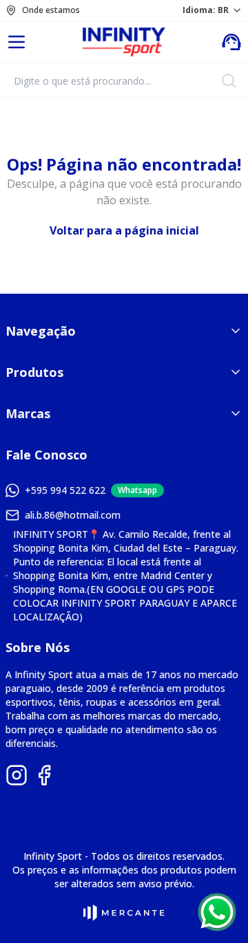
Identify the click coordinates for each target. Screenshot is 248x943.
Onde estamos (51, 10)
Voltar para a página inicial (124, 230)
